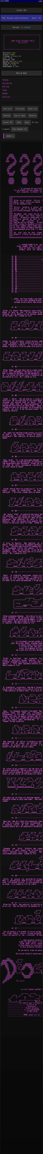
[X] (39, 18)
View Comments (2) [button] (20, 129)
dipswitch (15, 63)
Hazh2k (5, 93)
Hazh (13, 53)
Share (27, 122)
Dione (12, 54)
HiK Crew (6, 87)
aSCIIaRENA (4, 1)
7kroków (5, 80)
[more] (34, 18)
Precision (6, 97)
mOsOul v (10, 136)
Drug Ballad (7, 83)
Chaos (5, 90)
